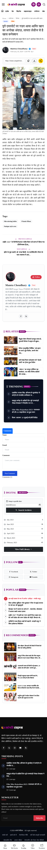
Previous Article (25, 239)
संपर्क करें (5, 835)
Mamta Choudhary (18, 48)
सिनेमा (17, 18)
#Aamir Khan (26, 221)
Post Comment (10, 473)
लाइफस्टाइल (27, 11)
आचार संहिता (18, 840)
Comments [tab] (7, 431)
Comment (6, 455)
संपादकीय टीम (7, 840)
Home (4, 18)
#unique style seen (10, 226)
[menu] (3, 4)
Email (4, 445)
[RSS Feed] (26, 316)
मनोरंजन (36, 11)
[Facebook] (3, 748)
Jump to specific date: (14, 501)
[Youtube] (20, 748)
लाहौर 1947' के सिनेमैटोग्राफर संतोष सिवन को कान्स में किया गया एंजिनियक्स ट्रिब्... (23, 243)
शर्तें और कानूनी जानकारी (37, 835)
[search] (44, 4)
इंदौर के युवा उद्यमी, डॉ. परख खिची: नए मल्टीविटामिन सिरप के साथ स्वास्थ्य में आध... (23, 253)
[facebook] (21, 316)
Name (4, 435)
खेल (43, 11)
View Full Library (23, 549)
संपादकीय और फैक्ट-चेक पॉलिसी (34, 840)
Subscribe (39, 818)
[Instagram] (15, 748)
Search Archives (23, 510)
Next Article (22, 249)
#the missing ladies (10, 221)
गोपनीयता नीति (23, 835)
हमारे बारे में (13, 835)
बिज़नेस (19, 11)
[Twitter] (9, 748)
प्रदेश (7, 11)
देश (13, 11)
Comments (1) (7, 477)
